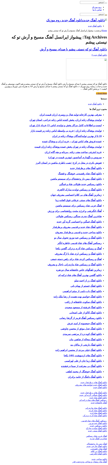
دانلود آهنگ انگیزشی (98, 454)
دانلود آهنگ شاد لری (98, 413)
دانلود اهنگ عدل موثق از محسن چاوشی (81, 328)
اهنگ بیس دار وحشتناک (96, 444)
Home (104, 30)
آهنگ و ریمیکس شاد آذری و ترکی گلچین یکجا (79, 248)
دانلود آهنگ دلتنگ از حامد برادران (85, 376)
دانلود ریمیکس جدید (98, 426)
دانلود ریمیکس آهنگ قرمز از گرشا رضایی (80, 318)
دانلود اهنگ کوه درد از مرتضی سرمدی (82, 334)
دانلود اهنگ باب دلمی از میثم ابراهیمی (82, 291)
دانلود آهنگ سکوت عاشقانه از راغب (83, 302)
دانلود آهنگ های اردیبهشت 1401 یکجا (83, 355)
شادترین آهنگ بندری (98, 438)
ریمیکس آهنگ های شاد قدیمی (94, 421)
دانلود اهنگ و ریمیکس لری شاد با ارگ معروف (78, 253)
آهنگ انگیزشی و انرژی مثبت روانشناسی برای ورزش (75, 211)
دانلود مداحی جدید (99, 459)
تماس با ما (97, 10)
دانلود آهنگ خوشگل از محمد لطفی (84, 371)
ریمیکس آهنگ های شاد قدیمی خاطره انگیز (79, 243)
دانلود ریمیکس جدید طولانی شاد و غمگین (80, 184)
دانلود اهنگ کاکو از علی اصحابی (85, 312)
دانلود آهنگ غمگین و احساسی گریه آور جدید (79, 221)
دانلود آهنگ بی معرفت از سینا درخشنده (81, 366)
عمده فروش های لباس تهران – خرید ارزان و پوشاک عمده (72, 141)
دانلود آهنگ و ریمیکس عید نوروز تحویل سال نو (78, 237)
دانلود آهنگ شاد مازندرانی (96, 408)
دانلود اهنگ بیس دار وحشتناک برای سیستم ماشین (76, 178)
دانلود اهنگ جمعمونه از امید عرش (84, 323)
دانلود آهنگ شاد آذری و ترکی (95, 415)
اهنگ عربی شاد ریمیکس (96, 436)
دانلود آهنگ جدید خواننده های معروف (91, 385)
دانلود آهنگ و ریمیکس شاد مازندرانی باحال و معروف (75, 264)
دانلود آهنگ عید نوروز (97, 423)
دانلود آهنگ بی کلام (99, 451)
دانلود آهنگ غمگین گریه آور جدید (93, 395)
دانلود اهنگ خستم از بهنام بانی (86, 286)
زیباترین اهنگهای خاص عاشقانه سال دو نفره (79, 270)
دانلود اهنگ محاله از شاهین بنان (85, 339)
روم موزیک (97, 7)
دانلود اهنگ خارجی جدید (96, 446)
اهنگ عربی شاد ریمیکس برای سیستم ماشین (78, 205)
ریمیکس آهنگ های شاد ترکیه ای (93, 400)
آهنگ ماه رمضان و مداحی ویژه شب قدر (89, 462)
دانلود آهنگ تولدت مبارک (96, 428)
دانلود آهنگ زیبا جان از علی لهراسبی (83, 360)
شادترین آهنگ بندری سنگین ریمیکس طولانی (79, 216)
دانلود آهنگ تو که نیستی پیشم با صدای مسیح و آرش (73, 49)
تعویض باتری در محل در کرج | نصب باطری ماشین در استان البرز (69, 162)
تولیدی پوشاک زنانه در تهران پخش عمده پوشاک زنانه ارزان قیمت (68, 146)
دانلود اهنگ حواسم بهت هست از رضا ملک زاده (78, 296)
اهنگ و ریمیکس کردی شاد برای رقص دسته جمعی (76, 259)
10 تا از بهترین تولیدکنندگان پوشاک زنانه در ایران (77, 136)
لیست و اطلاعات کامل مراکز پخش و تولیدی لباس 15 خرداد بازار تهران (65, 125)
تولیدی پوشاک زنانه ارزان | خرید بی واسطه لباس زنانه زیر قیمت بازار (66, 130)
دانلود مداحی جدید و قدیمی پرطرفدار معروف (78, 232)
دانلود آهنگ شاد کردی (98, 410)
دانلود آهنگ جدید (95, 26)
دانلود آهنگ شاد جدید (98, 398)
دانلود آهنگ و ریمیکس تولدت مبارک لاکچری (79, 189)
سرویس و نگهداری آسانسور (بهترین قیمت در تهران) (75, 157)
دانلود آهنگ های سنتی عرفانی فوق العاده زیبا (78, 200)
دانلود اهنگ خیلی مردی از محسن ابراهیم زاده (78, 350)
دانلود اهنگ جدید (100, 387)
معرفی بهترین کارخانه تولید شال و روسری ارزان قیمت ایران (71, 114)
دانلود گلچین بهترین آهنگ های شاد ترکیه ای (80, 275)
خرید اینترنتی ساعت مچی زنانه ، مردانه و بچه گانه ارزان (73, 152)
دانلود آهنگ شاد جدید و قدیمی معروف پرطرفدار (77, 227)
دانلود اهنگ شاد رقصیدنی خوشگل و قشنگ (80, 173)
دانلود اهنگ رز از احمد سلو (88, 280)
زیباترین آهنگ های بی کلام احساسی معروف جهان (76, 194)
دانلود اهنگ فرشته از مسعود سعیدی (83, 307)
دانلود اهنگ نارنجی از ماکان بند (86, 344)
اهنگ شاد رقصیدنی (98, 449)
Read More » (101, 93)
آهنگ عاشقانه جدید (99, 403)
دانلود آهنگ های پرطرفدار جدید (86, 168)
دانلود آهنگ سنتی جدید (97, 431)
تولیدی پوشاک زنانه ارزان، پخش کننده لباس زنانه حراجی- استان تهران (66, 120)
